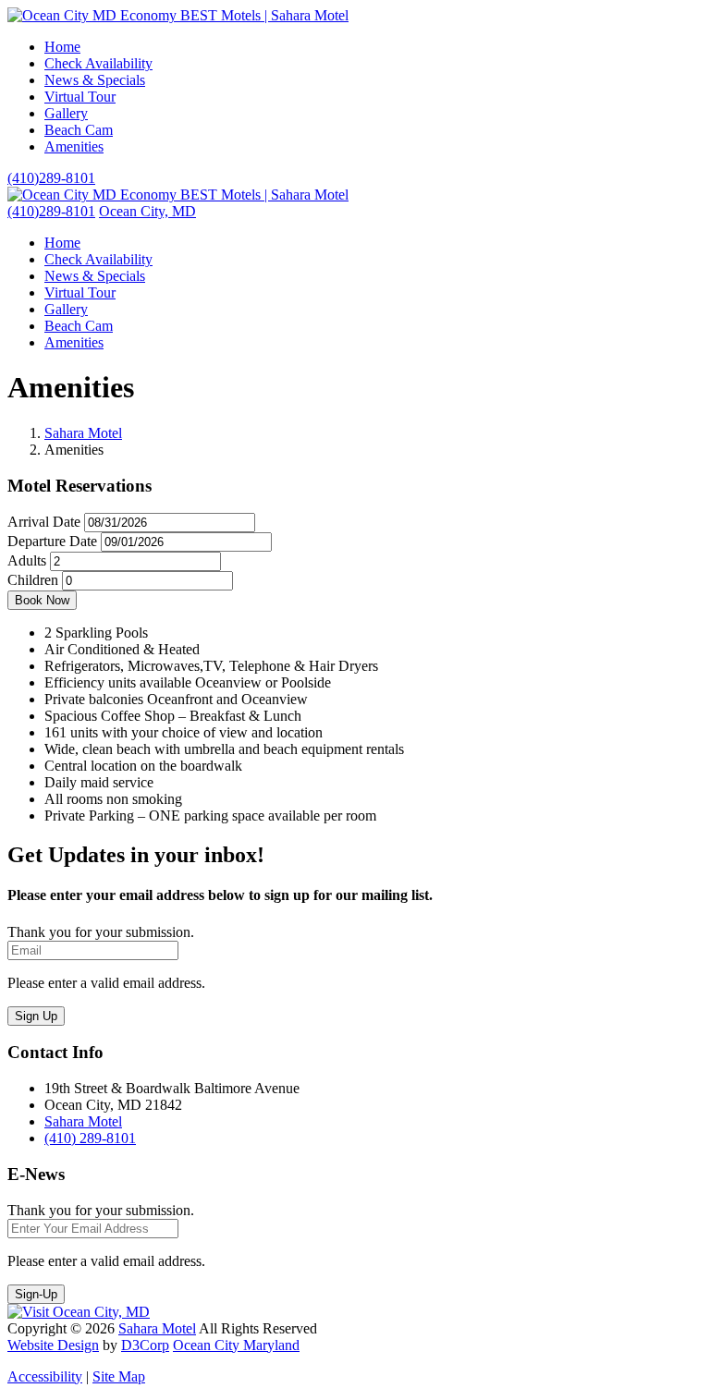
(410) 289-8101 (90, 1138)
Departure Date (52, 541)
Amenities (74, 146)
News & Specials (94, 80)
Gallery (66, 113)
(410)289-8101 (51, 178)
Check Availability (98, 63)
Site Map (118, 1376)
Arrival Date (43, 522)
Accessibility (44, 1376)
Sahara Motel (83, 433)
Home (62, 47)
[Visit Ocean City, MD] (78, 1312)
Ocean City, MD (147, 211)
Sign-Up (36, 1294)
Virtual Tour (80, 96)
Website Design (53, 1345)
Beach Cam (78, 130)
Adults (26, 560)
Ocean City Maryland (236, 1345)
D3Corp (145, 1345)
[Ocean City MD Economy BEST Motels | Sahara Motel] (178, 15)
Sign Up (36, 1016)
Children (32, 580)
